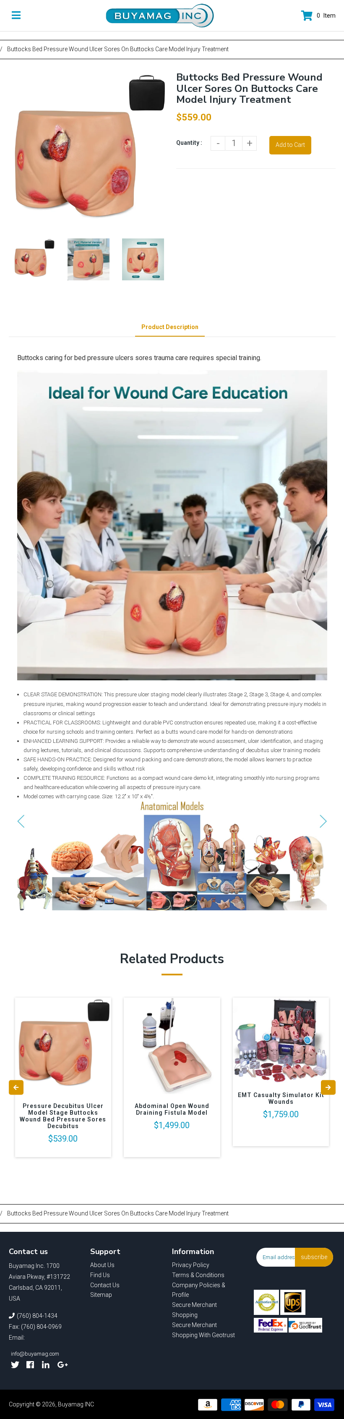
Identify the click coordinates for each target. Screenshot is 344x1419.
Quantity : (189, 142)
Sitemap (101, 1294)
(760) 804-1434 (37, 1315)
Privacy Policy (190, 1265)
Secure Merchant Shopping (194, 1309)
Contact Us (105, 1285)
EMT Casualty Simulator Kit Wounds (281, 1098)
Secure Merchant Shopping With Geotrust (203, 1330)
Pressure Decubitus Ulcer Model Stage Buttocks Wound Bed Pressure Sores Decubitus (63, 1116)
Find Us (100, 1275)
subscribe (314, 1257)
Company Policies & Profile (198, 1290)
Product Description (169, 327)
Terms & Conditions (198, 1275)
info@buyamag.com (35, 1354)
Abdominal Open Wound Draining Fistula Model (172, 1109)
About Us (102, 1265)
